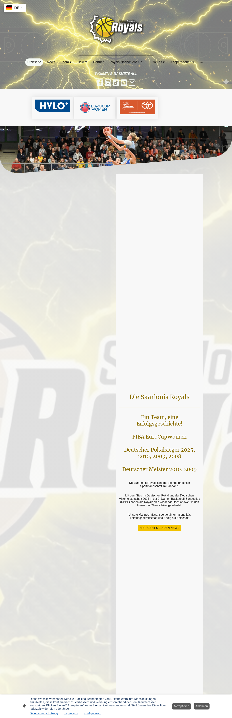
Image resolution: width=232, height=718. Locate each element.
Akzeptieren (181, 706)
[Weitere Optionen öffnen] (201, 62)
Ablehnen (201, 706)
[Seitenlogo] (115, 29)
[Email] (132, 82)
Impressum (71, 713)
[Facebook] (100, 82)
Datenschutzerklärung (44, 713)
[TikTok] (116, 82)
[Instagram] (108, 82)
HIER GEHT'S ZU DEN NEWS (159, 527)
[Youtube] (124, 82)
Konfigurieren (92, 713)
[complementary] (15, 8)
